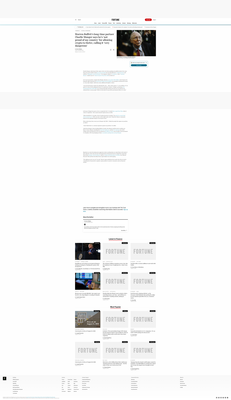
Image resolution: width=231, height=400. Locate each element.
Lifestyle (124, 23)
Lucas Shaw (134, 267)
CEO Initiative (76, 385)
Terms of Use (28, 397)
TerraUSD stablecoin (104, 130)
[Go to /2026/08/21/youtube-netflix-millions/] (143, 251)
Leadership (118, 23)
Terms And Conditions (183, 385)
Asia (104, 261)
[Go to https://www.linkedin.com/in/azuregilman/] (85, 224)
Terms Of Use (84, 385)
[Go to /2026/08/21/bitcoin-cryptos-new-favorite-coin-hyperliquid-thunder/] (87, 281)
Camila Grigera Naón (80, 297)
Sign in (154, 19)
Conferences (75, 387)
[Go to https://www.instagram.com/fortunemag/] (223, 397)
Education (75, 391)
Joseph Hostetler (80, 333)
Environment (64, 391)
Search (79, 19)
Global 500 (14, 383)
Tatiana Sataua (107, 367)
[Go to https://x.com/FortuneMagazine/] (218, 397)
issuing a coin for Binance (94, 155)
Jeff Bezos (113, 291)
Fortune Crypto (70, 379)
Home (95, 23)
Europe (63, 389)
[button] (95, 23)
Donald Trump (84, 261)
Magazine (69, 391)
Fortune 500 (104, 23)
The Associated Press (95, 268)
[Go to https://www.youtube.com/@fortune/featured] (227, 397)
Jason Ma (134, 300)
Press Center (182, 381)
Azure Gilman (79, 49)
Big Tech (105, 360)
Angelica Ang (107, 268)
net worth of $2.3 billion (114, 79)
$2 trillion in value (109, 131)
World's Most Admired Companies (18, 389)
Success (63, 383)
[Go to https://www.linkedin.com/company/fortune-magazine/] (221, 397)
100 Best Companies (16, 379)
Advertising (133, 379)
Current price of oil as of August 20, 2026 (85, 362)
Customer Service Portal (85, 381)
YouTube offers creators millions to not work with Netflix (143, 264)
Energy (132, 329)
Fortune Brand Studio (134, 381)
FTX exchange (116, 130)
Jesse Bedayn (86, 268)
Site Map (181, 387)
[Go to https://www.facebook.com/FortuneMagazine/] (216, 397)
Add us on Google (138, 65)
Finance (110, 23)
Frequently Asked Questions (86, 379)
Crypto (77, 291)
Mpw (74, 383)
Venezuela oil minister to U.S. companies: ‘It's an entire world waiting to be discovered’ (115, 27)
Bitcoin (82, 291)
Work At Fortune (182, 383)
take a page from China (118, 111)
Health (69, 381)
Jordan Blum (134, 334)
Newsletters (69, 389)
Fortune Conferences (134, 385)
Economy (77, 261)
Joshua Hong (106, 298)
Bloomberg (141, 267)
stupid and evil (120, 72)
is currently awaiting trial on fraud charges (111, 132)
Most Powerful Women (16, 387)
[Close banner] (146, 62)
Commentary (76, 381)
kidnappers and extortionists (94, 74)
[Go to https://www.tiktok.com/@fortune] (225, 397)
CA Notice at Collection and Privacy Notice (40, 397)
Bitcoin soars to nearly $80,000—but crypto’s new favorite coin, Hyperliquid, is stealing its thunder (87, 294)
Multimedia (134, 23)
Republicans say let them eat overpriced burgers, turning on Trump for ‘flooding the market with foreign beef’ (87, 265)
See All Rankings (15, 391)
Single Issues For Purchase (86, 387)
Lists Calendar (15, 393)
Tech (114, 23)
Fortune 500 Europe (16, 385)
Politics (105, 329)
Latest (99, 23)
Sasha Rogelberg (107, 337)
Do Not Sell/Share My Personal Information (50, 397)
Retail (69, 383)
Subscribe (148, 19)
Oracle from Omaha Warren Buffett (104, 81)
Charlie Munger (85, 30)
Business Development (134, 387)
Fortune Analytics (133, 383)
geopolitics (109, 261)
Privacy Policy (84, 383)
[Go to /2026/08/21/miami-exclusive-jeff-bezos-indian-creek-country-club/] (115, 281)
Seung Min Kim (79, 268)
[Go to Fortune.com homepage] (115, 20)
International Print (84, 389)
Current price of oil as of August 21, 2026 (139, 27)
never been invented (101, 72)
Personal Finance (79, 329)
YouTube (139, 261)
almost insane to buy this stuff (101, 75)
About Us (181, 379)
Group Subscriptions (134, 389)
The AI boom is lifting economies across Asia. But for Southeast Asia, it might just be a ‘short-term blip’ (115, 265)
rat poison (114, 74)
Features (75, 379)
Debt (138, 291)
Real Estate (106, 291)
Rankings (129, 23)
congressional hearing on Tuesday (112, 155)
